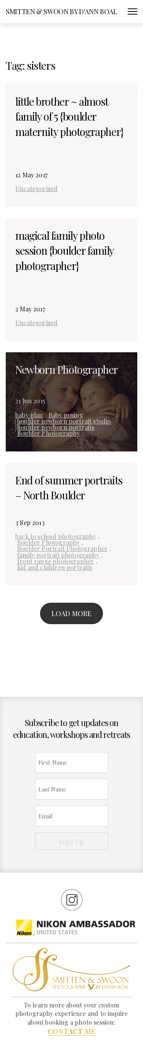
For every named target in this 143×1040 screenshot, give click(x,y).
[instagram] (71, 899)
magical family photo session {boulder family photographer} (64, 250)
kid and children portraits (54, 567)
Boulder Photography (48, 433)
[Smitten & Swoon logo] (71, 968)
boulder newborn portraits (56, 427)
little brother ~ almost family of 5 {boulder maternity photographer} (69, 116)
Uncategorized (36, 188)
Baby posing (65, 415)
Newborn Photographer (66, 369)
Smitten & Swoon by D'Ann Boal (61, 11)
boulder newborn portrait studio (64, 421)
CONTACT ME (71, 1031)
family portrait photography (58, 555)
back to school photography (55, 536)
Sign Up (71, 841)
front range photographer (55, 561)
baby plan (29, 415)
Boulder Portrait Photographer (62, 548)
